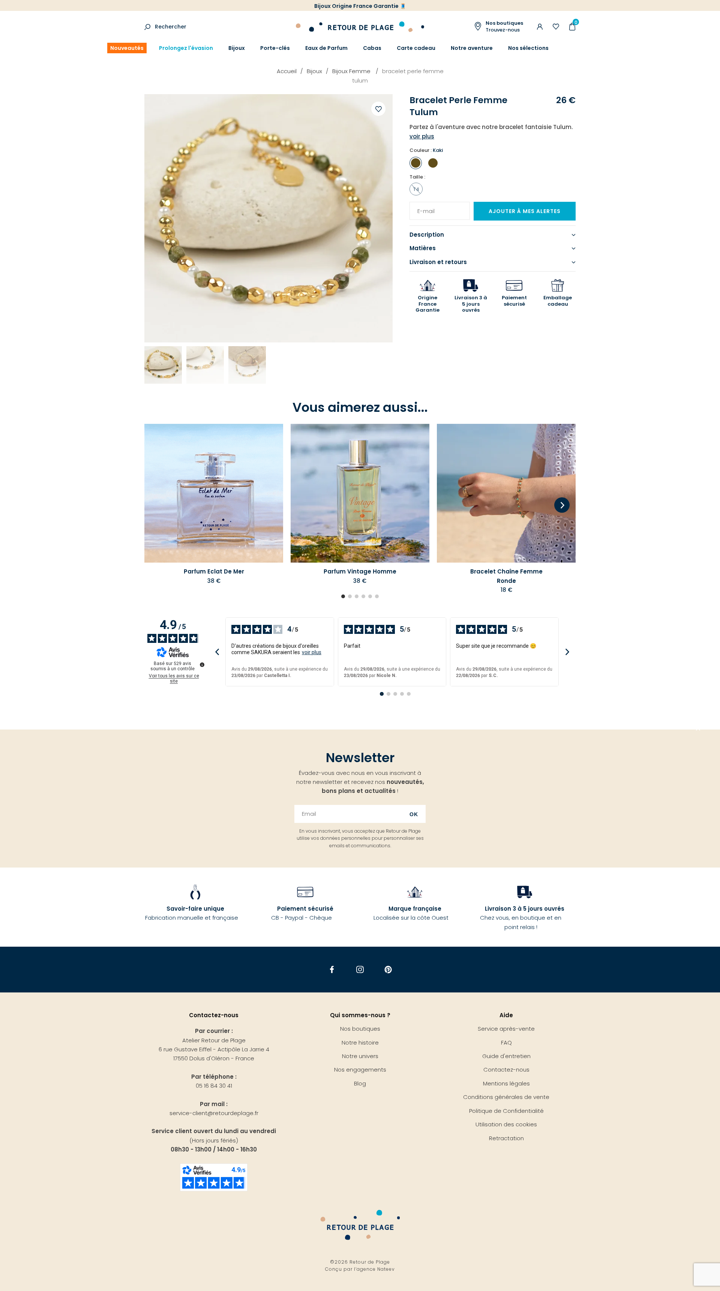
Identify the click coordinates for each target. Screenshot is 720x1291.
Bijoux (236, 48)
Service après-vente (506, 1029)
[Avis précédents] (217, 651)
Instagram (360, 969)
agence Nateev (376, 1269)
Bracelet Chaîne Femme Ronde (506, 575)
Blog (360, 1083)
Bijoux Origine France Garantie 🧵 (360, 6)
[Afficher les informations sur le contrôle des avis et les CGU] (202, 665)
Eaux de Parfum (326, 48)
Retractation (506, 1138)
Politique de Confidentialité (506, 1111)
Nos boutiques (360, 1029)
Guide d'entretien (506, 1056)
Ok (414, 814)
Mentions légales (506, 1083)
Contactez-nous (506, 1069)
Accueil (287, 71)
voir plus (311, 652)
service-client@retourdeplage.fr (214, 1113)
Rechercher (170, 26)
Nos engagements (360, 1069)
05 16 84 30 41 (214, 1086)
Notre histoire (360, 1042)
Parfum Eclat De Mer (214, 571)
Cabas (372, 48)
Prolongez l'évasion (186, 48)
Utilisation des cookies (506, 1124)
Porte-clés (275, 48)
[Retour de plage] (360, 26)
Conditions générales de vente (506, 1097)
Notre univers (360, 1056)
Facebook (332, 969)
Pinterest (388, 969)
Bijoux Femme (352, 71)
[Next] (562, 505)
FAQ (506, 1042)
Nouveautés (127, 48)
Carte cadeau (416, 48)
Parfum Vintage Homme (360, 571)
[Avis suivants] (567, 651)
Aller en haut (698, 729)
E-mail (423, 206)
